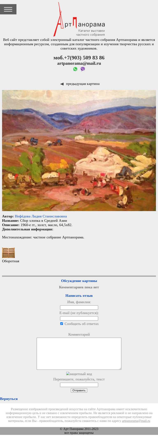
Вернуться (9, 399)
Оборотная (10, 261)
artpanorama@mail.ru (136, 421)
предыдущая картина (82, 84)
